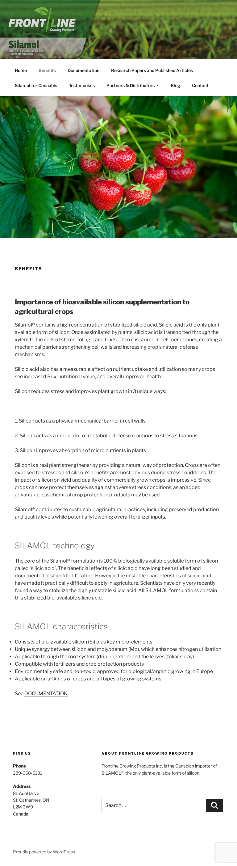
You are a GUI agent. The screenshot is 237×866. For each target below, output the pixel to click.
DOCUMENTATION (46, 693)
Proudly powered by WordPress (44, 851)
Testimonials (82, 85)
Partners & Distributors (130, 85)
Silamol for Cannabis (36, 85)
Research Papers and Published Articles (152, 70)
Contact (200, 85)
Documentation (83, 70)
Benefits (47, 70)
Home (21, 70)
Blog (175, 85)
